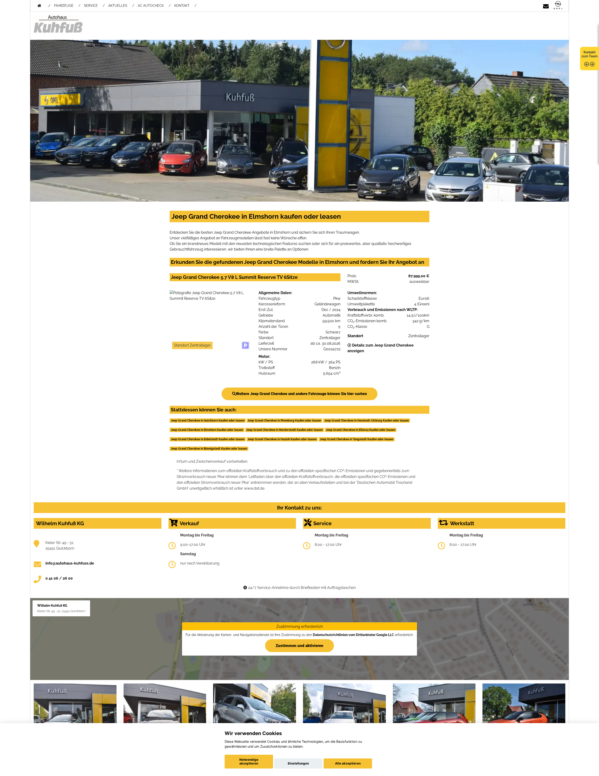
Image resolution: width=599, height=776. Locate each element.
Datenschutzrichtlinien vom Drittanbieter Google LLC (353, 635)
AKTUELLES (117, 5)
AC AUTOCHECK (151, 5)
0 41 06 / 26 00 (59, 578)
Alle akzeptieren (348, 763)
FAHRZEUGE (63, 5)
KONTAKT (182, 5)
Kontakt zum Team (589, 54)
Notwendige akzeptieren (248, 761)
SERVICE (91, 5)
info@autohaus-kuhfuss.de (69, 563)
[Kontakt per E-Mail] (546, 5)
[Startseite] (558, 5)
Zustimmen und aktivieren (299, 645)
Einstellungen (298, 763)
